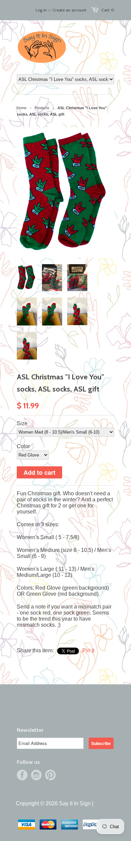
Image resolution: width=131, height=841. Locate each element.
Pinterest (50, 775)
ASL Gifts (28, 717)
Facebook (22, 775)
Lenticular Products (40, 709)
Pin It (88, 650)
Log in (41, 9)
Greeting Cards (35, 702)
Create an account (69, 9)
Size (22, 423)
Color (23, 446)
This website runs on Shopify (68, 806)
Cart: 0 (107, 9)
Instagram (36, 775)
